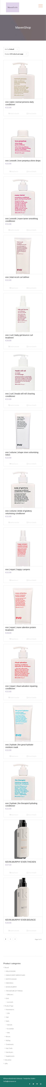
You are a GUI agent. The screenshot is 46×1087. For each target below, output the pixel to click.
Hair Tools (9, 1048)
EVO (7, 998)
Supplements (10, 1056)
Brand (7, 967)
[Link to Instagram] (41, 1084)
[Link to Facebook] (30, 1084)
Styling (8, 1040)
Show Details (32, 113)
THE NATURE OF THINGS (14, 991)
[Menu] (40, 5)
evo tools (10, 1002)
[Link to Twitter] (33, 1084)
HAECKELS (9, 983)
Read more (14, 171)
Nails (7, 1021)
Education (8, 1060)
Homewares (10, 1009)
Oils (8, 1013)
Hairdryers (9, 1052)
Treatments (10, 1044)
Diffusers (10, 994)
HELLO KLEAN (10, 971)
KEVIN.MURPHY (11, 987)
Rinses (8, 1036)
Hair (7, 1017)
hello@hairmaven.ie (9, 1081)
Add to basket (14, 113)
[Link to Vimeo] (37, 1084)
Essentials (10, 1029)
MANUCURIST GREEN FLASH (15, 975)
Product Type (9, 1006)
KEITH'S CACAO (11, 979)
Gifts (6, 1063)
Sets (8, 1032)
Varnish (9, 1025)
